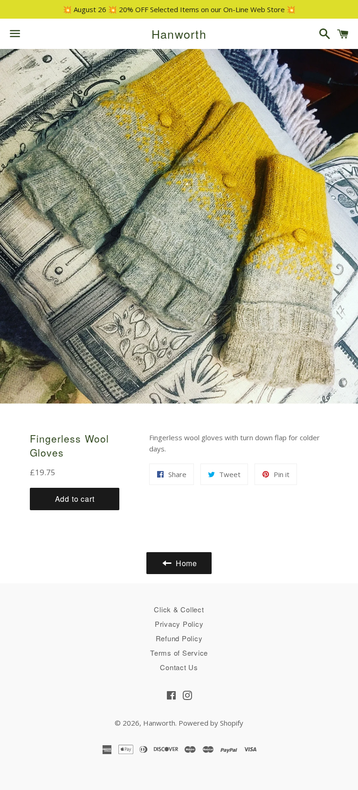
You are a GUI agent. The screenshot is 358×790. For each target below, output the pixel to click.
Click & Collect (179, 609)
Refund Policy (179, 638)
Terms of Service (179, 653)
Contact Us (179, 667)
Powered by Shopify (211, 723)
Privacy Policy (179, 624)
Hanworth (179, 34)
